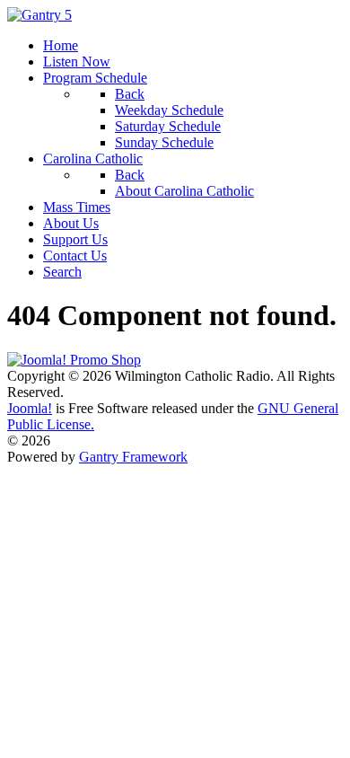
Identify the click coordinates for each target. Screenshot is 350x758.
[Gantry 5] (39, 14)
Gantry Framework (133, 456)
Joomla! (29, 408)
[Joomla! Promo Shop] (74, 359)
